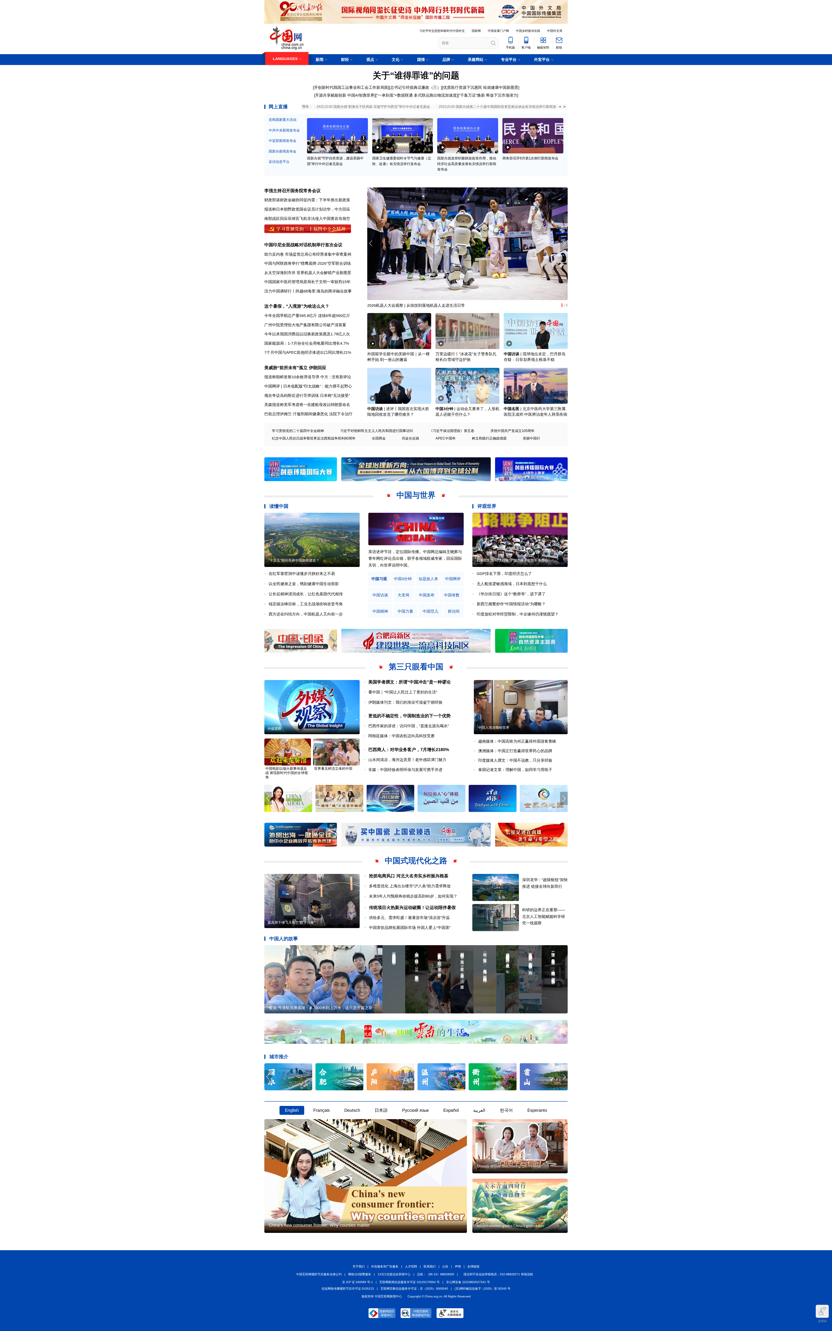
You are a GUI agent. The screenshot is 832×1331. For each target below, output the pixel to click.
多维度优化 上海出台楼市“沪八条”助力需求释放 (410, 886)
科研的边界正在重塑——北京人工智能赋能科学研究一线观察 (543, 916)
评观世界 (486, 506)
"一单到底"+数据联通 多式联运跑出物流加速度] (417, 95)
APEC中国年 (446, 438)
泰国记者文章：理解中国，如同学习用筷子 (515, 770)
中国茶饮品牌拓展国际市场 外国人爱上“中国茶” (412, 927)
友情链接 (473, 1266)
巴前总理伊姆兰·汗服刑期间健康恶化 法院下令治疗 (308, 414)
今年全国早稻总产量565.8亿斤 (290, 315)
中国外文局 (554, 30)
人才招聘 (411, 1266)
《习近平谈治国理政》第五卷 (451, 431)
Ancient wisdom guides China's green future (510, 1226)
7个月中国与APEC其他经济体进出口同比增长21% (307, 352)
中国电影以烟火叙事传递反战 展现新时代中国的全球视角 (286, 773)
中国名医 (511, 409)
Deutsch (352, 1110)
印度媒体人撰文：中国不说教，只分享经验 (515, 760)
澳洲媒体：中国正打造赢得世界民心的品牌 (515, 751)
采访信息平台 (279, 162)
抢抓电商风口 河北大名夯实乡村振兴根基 (408, 875)
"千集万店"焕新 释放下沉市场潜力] (488, 95)
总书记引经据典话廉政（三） (415, 87)
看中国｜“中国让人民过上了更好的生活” (402, 692)
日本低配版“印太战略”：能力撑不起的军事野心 (512, 560)
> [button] (564, 107)
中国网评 (453, 579)
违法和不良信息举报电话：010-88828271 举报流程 (498, 1274)
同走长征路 (410, 438)
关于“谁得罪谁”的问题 (416, 75)
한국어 (506, 1110)
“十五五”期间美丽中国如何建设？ (294, 560)
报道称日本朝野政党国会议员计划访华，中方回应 (307, 209)
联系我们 (430, 1266)
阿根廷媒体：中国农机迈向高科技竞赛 (401, 736)
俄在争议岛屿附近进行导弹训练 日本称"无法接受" (307, 395)
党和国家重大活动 (282, 120)
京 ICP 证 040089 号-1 (357, 1282)
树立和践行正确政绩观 (489, 438)
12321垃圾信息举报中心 (394, 1274)
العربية (479, 1110)
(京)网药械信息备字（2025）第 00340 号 (482, 1288)
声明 (458, 1266)
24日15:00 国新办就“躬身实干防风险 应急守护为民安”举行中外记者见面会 (373, 107)
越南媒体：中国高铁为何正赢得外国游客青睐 (517, 741)
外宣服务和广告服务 (384, 1266)
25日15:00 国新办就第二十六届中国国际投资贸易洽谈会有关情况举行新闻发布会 (501, 107)
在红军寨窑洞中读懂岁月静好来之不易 (302, 573)
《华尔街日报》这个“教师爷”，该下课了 (511, 594)
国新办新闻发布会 (282, 151)
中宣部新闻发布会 (282, 141)
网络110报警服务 (359, 1274)
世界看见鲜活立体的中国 (333, 768)
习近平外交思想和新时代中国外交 (442, 30)
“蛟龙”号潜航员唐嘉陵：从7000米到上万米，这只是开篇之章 (320, 1008)
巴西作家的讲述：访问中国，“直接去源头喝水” (408, 726)
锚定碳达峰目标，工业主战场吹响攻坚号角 (306, 604)
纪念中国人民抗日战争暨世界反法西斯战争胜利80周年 (314, 438)
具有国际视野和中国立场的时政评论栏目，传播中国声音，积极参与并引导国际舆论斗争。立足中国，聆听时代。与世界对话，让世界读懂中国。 (415, 558)
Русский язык (415, 1110)
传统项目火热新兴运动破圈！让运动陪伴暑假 (412, 907)
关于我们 (359, 1266)
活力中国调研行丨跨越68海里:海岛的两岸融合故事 (308, 291)
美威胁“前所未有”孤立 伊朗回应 (295, 367)
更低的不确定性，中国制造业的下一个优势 (409, 715)
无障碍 (822, 1321)
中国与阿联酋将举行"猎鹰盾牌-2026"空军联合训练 (307, 263)
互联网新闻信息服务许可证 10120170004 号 (409, 1282)
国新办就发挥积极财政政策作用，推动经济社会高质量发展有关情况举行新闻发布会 (466, 163)
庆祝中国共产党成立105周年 (513, 431)
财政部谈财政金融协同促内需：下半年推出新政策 (307, 200)
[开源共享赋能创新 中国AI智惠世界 (344, 95)
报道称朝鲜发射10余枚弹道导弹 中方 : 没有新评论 (307, 377)
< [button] (560, 107)
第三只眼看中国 (416, 666)
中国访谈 (511, 354)
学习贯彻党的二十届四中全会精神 (298, 431)
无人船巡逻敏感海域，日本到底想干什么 (512, 584)
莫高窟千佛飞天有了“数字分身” (394, 305)
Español (451, 1110)
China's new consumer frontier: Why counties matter (319, 1225)
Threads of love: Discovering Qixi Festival (509, 1166)
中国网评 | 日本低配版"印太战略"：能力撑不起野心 (308, 386)
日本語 (381, 1110)
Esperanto (537, 1110)
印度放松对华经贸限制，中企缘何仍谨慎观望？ (518, 614)
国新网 (476, 30)
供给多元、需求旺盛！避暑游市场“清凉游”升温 (409, 917)
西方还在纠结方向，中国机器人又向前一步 (306, 614)
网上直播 (278, 106)
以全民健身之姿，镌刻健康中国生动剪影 (304, 584)
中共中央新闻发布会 (284, 130)
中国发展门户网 (498, 30)
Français (321, 1110)
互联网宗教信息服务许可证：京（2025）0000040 (414, 1288)
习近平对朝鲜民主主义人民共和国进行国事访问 (376, 431)
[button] (564, 243)
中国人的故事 (283, 938)
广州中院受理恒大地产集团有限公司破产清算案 (305, 325)
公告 (445, 1266)
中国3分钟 (444, 409)
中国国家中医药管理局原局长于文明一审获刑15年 (307, 282)
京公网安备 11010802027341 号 (468, 1282)
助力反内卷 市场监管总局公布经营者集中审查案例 (307, 254)
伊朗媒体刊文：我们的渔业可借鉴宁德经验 (405, 702)
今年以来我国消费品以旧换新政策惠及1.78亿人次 (307, 334)
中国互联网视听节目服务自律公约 (319, 1274)
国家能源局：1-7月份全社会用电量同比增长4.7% (306, 343)
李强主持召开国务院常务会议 (292, 190)
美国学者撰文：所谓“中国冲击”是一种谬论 (409, 682)
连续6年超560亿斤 (334, 315)
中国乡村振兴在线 (528, 30)
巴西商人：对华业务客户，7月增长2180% (408, 749)
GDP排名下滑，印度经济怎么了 (504, 573)
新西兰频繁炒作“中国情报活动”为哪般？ (511, 604)
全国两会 (379, 438)
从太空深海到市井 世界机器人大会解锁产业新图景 (307, 273)
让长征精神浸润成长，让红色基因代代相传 (306, 594)
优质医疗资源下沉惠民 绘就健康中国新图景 (480, 87)
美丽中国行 (531, 438)
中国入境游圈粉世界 (493, 727)
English (292, 1110)
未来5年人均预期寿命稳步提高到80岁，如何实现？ (413, 896)
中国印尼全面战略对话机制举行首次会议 (303, 244)
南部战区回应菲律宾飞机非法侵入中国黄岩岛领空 (307, 218)
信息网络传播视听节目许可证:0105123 (348, 1288)
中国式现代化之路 (416, 860)
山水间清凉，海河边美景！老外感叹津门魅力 (407, 760)
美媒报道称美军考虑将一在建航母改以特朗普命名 (307, 405)
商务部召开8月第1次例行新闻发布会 (530, 158)
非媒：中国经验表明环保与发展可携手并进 (405, 770)
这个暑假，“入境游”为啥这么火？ (296, 306)
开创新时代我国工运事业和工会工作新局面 (351, 87)
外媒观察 (274, 728)
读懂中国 (278, 506)
